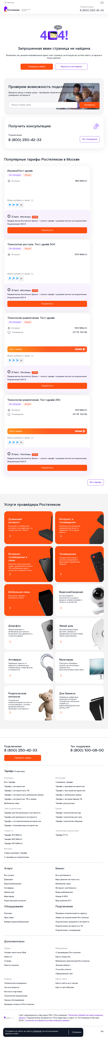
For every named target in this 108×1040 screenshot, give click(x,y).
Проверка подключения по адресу (71, 913)
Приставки (9, 918)
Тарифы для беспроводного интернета (22, 813)
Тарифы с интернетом (14, 786)
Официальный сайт (64, 974)
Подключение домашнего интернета (72, 922)
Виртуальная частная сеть (68, 880)
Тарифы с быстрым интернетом (70, 791)
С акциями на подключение (16, 857)
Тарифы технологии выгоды (68, 813)
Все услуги (9, 875)
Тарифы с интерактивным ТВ (69, 799)
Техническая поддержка (15, 983)
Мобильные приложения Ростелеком (72, 961)
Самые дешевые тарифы (15, 853)
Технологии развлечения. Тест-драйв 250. (34, 400)
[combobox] (42, 105)
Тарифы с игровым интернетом (70, 786)
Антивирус (9, 888)
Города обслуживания (14, 1000)
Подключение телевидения (68, 930)
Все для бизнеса (63, 875)
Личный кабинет (63, 965)
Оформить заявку (36, 66)
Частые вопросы (11, 987)
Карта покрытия (63, 957)
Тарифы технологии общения (69, 821)
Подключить (47, 230)
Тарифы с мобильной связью (69, 795)
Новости (8, 957)
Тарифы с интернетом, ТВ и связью (20, 799)
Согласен (76, 1032)
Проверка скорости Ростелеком (19, 1004)
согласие (37, 1031)
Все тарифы (96, 482)
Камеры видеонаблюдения (16, 922)
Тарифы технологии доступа (69, 817)
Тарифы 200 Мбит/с (13, 839)
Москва (10, 2)
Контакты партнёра (13, 992)
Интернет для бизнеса (66, 888)
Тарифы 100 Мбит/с (13, 835)
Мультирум (9, 896)
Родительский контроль (15, 901)
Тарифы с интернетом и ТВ (16, 791)
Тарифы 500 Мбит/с (13, 843)
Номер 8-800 (62, 896)
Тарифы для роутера (65, 803)
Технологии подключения (15, 996)
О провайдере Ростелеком (68, 953)
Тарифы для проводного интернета (20, 817)
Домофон (8, 880)
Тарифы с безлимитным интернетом (21, 825)
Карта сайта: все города (67, 983)
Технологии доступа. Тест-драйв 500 (31, 244)
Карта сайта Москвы (65, 987)
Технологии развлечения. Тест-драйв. (31, 318)
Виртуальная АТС (64, 901)
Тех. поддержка (89, 139)
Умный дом (9, 892)
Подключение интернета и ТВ (69, 926)
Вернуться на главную (71, 66)
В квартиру (20, 771)
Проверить (89, 105)
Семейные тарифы (64, 782)
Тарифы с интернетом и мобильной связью (24, 795)
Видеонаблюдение (12, 884)
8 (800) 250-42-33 (92, 10)
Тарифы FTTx (62, 835)
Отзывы (7, 961)
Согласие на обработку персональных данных (47, 1020)
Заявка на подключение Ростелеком (72, 918)
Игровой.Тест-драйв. (20, 170)
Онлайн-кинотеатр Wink (15, 953)
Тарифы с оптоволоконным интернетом (22, 821)
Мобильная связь (11, 803)
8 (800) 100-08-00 (87, 750)
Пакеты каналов (11, 965)
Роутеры (8, 913)
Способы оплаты (63, 969)
